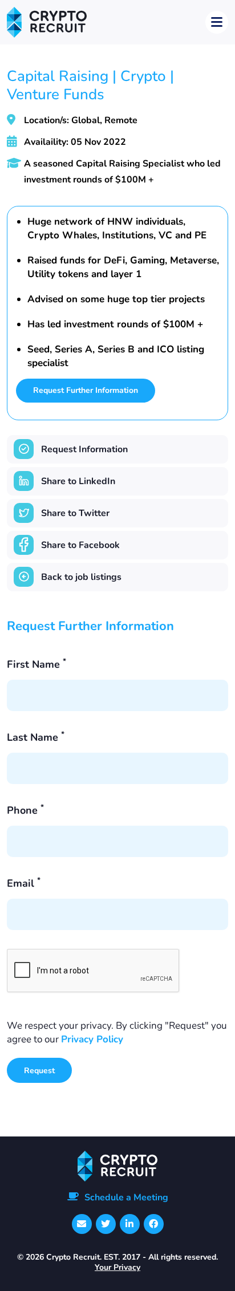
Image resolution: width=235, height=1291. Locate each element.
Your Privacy (117, 1267)
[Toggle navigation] (216, 22)
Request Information (84, 449)
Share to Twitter (75, 513)
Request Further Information (85, 390)
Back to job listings (81, 577)
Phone (25, 810)
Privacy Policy (92, 1039)
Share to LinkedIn (78, 481)
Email (23, 883)
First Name (36, 664)
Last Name (35, 737)
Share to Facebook (80, 545)
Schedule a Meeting (126, 1197)
